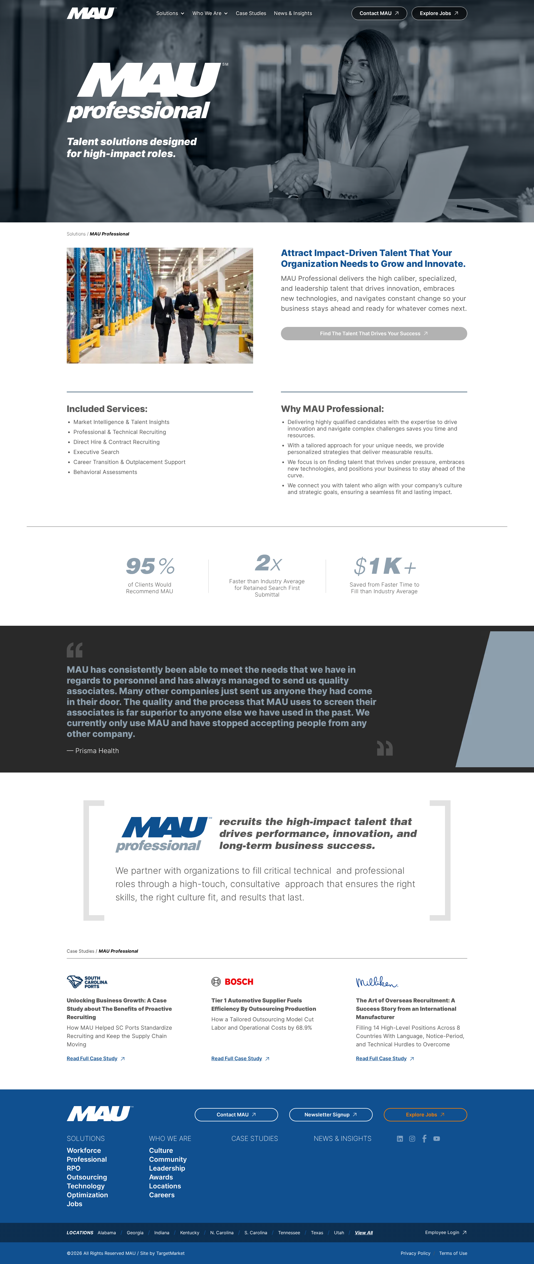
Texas (317, 1232)
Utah (339, 1232)
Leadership (167, 1168)
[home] (92, 13)
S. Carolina (255, 1232)
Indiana (161, 1232)
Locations (165, 1186)
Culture (161, 1150)
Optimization (87, 1195)
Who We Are (206, 13)
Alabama (107, 1232)
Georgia (135, 1232)
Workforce (84, 1150)
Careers (162, 1195)
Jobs (74, 1204)
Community (168, 1159)
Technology (86, 1186)
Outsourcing (87, 1177)
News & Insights (293, 13)
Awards (161, 1177)
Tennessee (289, 1232)
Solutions (167, 13)
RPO (74, 1168)
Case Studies (251, 13)
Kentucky (189, 1232)
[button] (170, 13)
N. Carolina (222, 1232)
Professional (87, 1159)
